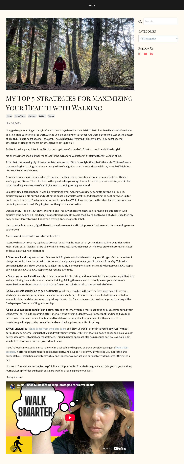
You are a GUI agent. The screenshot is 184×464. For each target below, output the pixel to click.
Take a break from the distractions (47, 328)
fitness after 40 (20, 116)
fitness (9, 116)
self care (42, 116)
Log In (91, 4)
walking (51, 116)
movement (32, 116)
